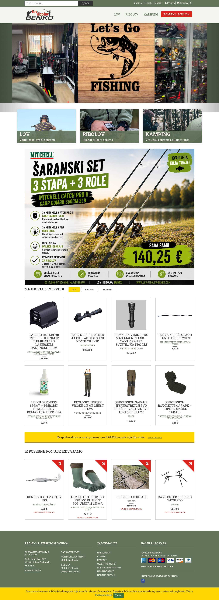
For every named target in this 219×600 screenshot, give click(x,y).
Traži (86, 3)
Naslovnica (103, 552)
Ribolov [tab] (89, 289)
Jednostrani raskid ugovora (157, 566)
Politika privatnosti (109, 567)
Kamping (151, 14)
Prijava (171, 2)
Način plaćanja (106, 574)
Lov (117, 14)
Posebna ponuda (176, 14)
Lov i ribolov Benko (40, 15)
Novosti (148, 2)
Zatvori (118, 595)
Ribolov (131, 14)
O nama (137, 2)
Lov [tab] (74, 289)
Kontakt (158, 2)
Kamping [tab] (107, 289)
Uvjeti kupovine (106, 563)
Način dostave (105, 571)
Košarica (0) (185, 2)
